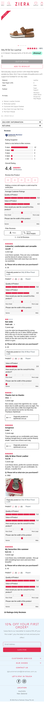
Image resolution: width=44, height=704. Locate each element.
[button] (18, 45)
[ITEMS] (42, 3)
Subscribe (22, 650)
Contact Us (22, 668)
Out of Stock (22, 61)
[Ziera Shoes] (22, 4)
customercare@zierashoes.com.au (23, 671)
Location (22, 688)
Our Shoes (22, 663)
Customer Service (22, 658)
